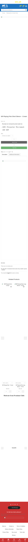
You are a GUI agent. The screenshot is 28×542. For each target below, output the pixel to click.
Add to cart (14, 142)
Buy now (14, 147)
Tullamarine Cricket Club (12, 13)
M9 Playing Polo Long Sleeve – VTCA (20, 386)
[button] (2, 65)
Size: (2, 133)
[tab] (4, 154)
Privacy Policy (6, 532)
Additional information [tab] (14, 154)
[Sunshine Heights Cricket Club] (14, 448)
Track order (22, 532)
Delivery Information (9, 529)
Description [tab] (4, 154)
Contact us (11, 526)
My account (14, 532)
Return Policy (19, 529)
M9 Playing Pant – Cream (7, 385)
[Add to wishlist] (11, 286)
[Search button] (26, 10)
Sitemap (13, 535)
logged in (9, 272)
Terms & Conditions (21, 526)
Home (3, 13)
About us (4, 526)
